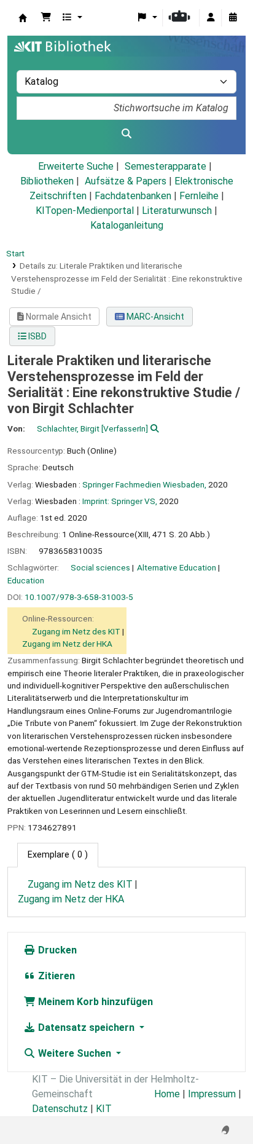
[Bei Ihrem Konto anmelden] (210, 18)
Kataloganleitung (126, 225)
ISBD (36, 336)
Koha (22, 18)
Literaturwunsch (177, 210)
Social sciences (100, 567)
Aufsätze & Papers (125, 181)
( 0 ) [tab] (58, 855)
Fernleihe (199, 196)
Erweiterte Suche (76, 166)
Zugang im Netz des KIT (76, 631)
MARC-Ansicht (154, 317)
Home (167, 1094)
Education (25, 580)
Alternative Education (176, 567)
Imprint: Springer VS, (119, 501)
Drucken (56, 950)
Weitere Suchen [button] (75, 1053)
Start (15, 253)
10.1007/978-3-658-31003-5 (79, 597)
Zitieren (55, 976)
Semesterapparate (165, 166)
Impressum (212, 1094)
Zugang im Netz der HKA (67, 644)
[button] (46, 18)
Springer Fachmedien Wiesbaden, (144, 484)
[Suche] (126, 134)
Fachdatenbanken (133, 196)
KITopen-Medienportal (85, 210)
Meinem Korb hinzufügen (94, 1002)
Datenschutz (60, 1108)
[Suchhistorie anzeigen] (232, 18)
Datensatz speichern (86, 1027)
